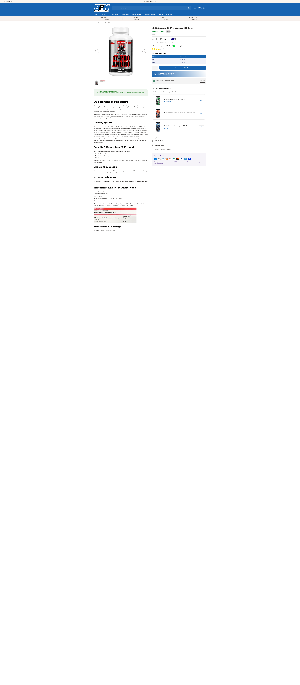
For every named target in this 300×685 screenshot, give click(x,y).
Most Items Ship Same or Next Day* (163, 149)
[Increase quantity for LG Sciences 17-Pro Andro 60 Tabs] (157, 68)
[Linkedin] (14, 1)
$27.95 (166, 115)
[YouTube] (9, 1)
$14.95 (166, 101)
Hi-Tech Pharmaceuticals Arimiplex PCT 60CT (175, 125)
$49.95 (166, 128)
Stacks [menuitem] (161, 14)
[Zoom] (144, 27)
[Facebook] (4, 1)
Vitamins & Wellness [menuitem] (150, 14)
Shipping (153, 34)
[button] (179, 43)
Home (95, 22)
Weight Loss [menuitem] (125, 14)
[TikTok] (12, 1)
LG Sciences (154, 25)
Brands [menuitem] (95, 14)
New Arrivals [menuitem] (168, 14)
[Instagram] (7, 1)
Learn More (136, 19)
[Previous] (97, 51)
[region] (179, 113)
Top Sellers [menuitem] (104, 14)
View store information (202, 81)
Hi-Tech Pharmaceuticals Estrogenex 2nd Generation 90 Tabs (179, 112)
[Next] (144, 51)
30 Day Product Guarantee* (161, 141)
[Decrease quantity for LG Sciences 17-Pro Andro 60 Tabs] (153, 68)
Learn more (107, 19)
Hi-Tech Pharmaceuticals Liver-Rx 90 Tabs (174, 99)
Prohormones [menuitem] (114, 14)
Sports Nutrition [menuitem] (136, 14)
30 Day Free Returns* (160, 145)
